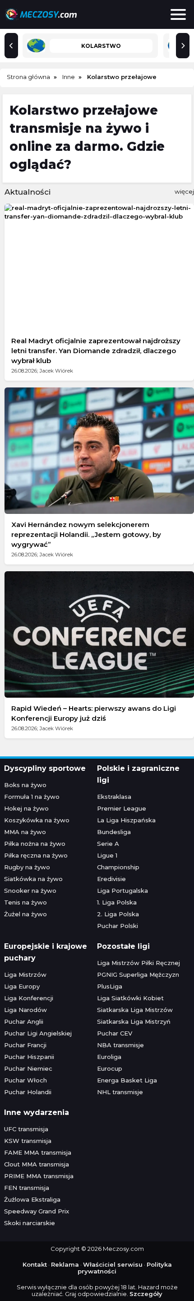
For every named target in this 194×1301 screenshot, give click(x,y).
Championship (118, 867)
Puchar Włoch (25, 1080)
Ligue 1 (107, 855)
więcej (184, 191)
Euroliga (109, 1056)
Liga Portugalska (122, 890)
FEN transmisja (26, 1187)
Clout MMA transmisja (36, 1164)
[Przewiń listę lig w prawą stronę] (182, 45)
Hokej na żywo (26, 808)
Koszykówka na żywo (36, 820)
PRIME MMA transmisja (39, 1176)
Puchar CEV (114, 1033)
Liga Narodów (25, 1009)
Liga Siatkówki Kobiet (130, 998)
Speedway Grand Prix (36, 1211)
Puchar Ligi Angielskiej (38, 1033)
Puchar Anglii (23, 1021)
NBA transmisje (120, 1045)
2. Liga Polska (118, 914)
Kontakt (35, 1264)
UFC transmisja (26, 1129)
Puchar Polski (117, 925)
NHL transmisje (120, 1092)
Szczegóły (145, 1293)
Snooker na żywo (30, 890)
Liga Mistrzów (25, 974)
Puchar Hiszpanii (29, 1056)
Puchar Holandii (27, 1092)
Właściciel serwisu (113, 1264)
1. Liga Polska (117, 902)
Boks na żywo (25, 784)
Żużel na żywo (25, 914)
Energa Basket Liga (127, 1080)
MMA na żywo (25, 831)
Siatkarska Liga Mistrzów (135, 1009)
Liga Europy (22, 986)
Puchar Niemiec (28, 1068)
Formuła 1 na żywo (32, 796)
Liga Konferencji (28, 998)
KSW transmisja (27, 1140)
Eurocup (109, 1068)
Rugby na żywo (27, 867)
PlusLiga (109, 986)
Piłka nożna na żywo (34, 843)
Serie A (108, 843)
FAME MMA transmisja (37, 1152)
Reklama (65, 1264)
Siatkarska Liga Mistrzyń (134, 1021)
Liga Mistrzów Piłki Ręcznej (138, 962)
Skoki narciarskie (29, 1222)
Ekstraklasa (114, 796)
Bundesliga (114, 831)
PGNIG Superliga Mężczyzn (138, 974)
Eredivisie (111, 878)
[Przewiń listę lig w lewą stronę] (11, 45)
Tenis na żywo (25, 902)
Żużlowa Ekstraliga (32, 1199)
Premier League (121, 808)
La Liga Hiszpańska (126, 820)
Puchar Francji (25, 1045)
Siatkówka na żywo (33, 878)
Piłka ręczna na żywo (36, 855)
